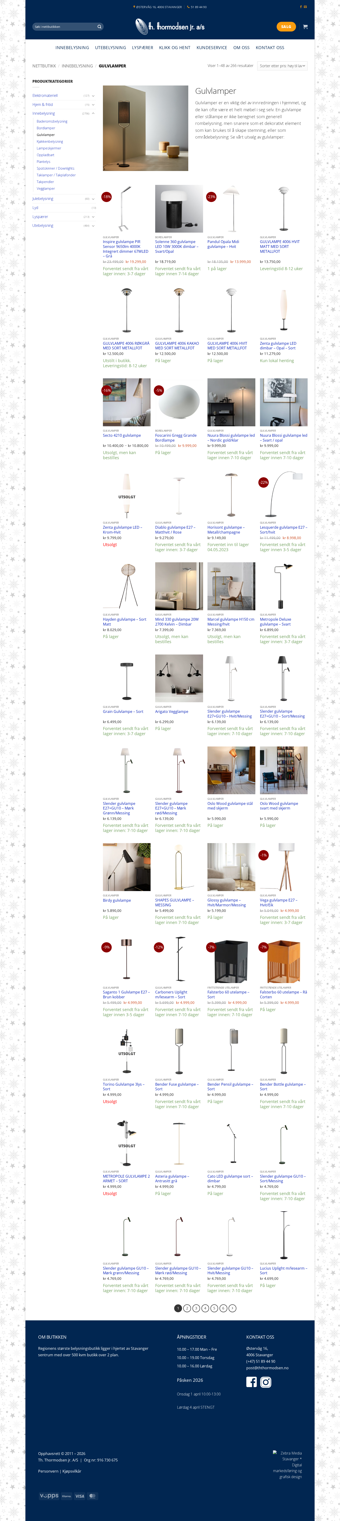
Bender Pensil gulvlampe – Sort (230, 1086)
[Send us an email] (305, 7)
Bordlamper (46, 128)
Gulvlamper (46, 135)
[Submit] (99, 26)
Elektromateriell (45, 95)
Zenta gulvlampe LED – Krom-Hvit (122, 529)
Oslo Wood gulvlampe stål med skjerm (230, 806)
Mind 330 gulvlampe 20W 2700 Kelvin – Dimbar (177, 621)
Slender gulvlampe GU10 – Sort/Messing (283, 1178)
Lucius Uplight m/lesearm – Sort (283, 1270)
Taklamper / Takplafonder (56, 175)
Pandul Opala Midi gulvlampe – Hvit (223, 244)
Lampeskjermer (49, 148)
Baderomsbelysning (52, 121)
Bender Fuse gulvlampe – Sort (177, 1086)
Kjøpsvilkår (71, 1471)
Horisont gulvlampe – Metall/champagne (226, 529)
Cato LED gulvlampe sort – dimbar (230, 1178)
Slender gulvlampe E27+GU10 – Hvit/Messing (229, 713)
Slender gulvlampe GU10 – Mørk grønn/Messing (126, 1270)
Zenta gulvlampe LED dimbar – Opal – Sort (278, 346)
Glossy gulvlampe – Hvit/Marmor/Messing (226, 902)
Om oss (241, 47)
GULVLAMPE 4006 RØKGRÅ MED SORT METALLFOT (126, 346)
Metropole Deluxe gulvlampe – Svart (275, 621)
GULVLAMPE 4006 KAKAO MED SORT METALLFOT (177, 346)
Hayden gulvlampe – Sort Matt (124, 621)
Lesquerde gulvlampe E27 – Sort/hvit (283, 529)
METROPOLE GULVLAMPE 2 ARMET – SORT (126, 1178)
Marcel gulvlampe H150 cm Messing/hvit (230, 621)
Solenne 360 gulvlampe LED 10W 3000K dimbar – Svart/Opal (176, 246)
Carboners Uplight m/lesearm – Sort (171, 994)
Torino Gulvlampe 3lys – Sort (124, 1086)
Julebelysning (42, 198)
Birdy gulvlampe (117, 900)
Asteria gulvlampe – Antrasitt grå (172, 1178)
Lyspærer (142, 47)
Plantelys (43, 161)
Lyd (35, 207)
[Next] (232, 1308)
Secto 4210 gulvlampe (122, 435)
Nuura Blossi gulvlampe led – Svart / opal (283, 438)
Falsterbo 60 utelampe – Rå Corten (283, 994)
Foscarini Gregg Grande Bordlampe (176, 438)
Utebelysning (110, 47)
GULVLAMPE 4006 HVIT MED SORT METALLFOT (227, 346)
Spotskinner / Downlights (55, 168)
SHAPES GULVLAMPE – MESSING (174, 902)
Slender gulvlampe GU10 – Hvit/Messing (230, 1270)
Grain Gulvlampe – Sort (123, 711)
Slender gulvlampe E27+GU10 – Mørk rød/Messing (171, 808)
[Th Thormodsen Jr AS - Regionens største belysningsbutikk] (170, 27)
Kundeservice (212, 47)
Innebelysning (72, 47)
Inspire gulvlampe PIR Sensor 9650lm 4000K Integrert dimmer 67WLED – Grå (125, 248)
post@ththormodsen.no (267, 1367)
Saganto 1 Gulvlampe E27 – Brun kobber (126, 994)
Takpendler (45, 182)
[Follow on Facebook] (301, 7)
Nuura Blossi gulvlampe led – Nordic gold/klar (231, 438)
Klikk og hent (175, 47)
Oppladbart (45, 155)
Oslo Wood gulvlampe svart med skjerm (279, 806)
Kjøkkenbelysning (50, 141)
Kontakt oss (270, 47)
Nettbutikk (44, 66)
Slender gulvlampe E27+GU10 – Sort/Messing (282, 713)
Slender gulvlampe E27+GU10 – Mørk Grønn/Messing (119, 808)
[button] (305, 27)
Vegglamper (46, 188)
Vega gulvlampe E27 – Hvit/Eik (278, 902)
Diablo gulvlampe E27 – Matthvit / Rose (175, 529)
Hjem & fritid (42, 104)
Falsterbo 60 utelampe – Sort (228, 994)
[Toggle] (93, 95)
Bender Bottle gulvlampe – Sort (283, 1086)
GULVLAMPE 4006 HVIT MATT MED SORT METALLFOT (280, 246)
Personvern (48, 1471)
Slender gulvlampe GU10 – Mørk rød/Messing (178, 1270)
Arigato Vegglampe (171, 711)
